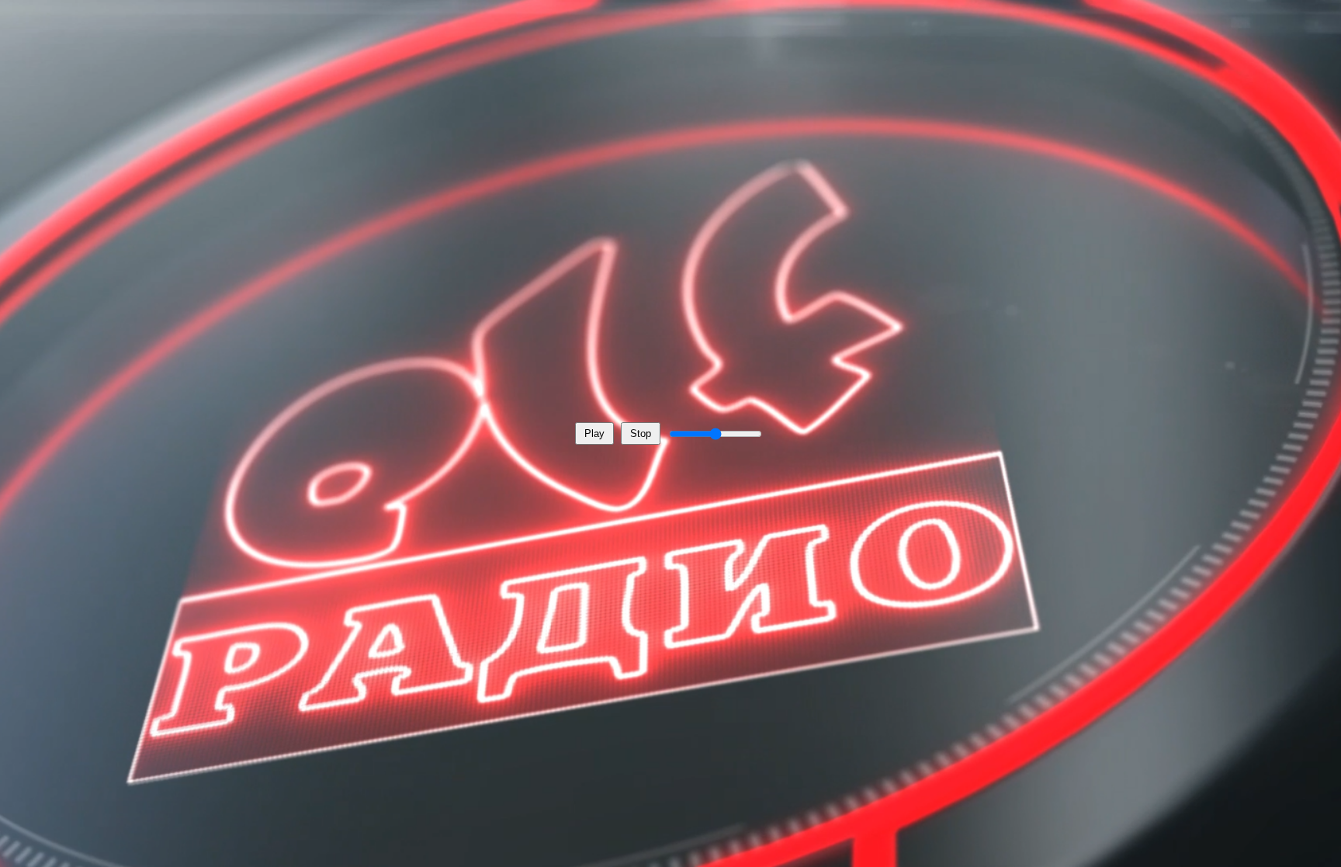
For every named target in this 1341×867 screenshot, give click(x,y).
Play (594, 433)
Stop (640, 433)
